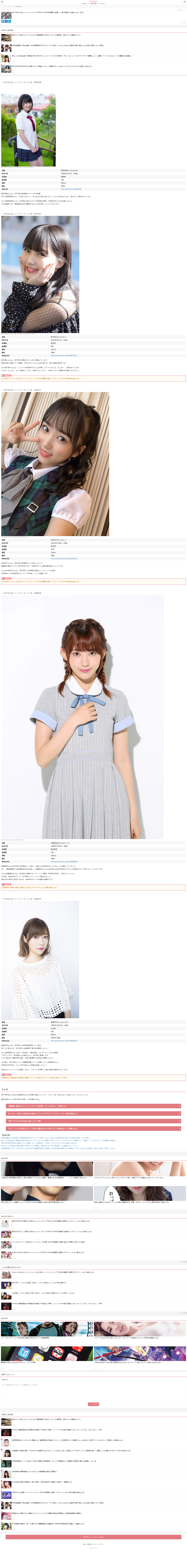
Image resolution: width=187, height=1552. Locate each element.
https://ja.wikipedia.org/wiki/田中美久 (64, 355)
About (84, 1544)
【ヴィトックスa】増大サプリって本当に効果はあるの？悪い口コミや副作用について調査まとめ (42, 1128)
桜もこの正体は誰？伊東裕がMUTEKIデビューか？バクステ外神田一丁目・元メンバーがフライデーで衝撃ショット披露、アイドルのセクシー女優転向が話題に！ (59, 1140)
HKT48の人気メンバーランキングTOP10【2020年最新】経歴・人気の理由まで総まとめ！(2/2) (47, 12)
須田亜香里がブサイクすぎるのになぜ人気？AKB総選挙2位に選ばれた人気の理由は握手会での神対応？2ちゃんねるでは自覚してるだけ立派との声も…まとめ (58, 1148)
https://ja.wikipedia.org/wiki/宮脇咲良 (64, 861)
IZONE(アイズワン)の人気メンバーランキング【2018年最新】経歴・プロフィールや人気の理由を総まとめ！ (41, 378)
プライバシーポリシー (98, 1544)
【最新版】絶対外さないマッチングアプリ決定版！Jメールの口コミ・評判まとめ (37, 1106)
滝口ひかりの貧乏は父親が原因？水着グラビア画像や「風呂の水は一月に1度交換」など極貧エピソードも (39, 1146)
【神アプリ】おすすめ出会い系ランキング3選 (24, 1121)
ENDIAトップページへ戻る (93, 1537)
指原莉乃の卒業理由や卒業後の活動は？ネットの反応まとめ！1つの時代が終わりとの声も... (35, 1078)
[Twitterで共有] (2, 21)
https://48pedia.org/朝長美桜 (71, 189)
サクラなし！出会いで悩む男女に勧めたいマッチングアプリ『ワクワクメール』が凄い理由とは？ (43, 1113)
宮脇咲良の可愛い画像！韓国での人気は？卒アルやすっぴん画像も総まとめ (29, 887)
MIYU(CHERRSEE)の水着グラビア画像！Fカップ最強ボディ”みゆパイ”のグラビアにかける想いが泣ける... (39, 1143)
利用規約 (89, 1544)
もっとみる (183, 1261)
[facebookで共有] (6, 21)
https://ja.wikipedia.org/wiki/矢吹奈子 (64, 558)
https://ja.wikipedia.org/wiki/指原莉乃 (64, 1041)
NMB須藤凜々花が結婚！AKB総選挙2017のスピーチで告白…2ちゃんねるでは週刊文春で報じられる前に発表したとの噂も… (46, 1138)
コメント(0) (183, 22)
